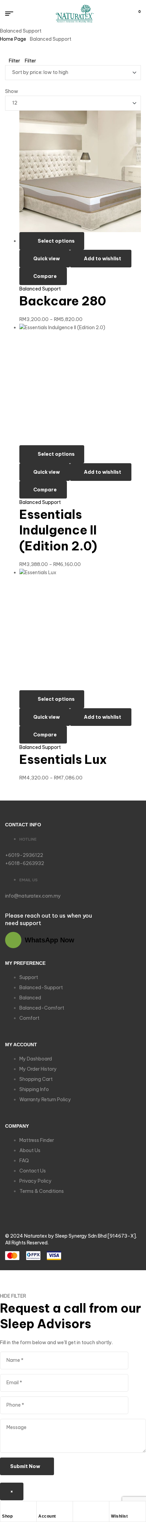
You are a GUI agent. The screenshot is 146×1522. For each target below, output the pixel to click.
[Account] (41, 1508)
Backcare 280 (62, 301)
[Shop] (5, 1508)
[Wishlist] (114, 1508)
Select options (56, 241)
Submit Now (25, 1466)
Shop (7, 1516)
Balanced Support (40, 289)
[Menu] (11, 14)
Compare (45, 276)
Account (47, 1516)
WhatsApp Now (49, 940)
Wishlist (119, 1516)
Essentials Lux (63, 759)
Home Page (13, 39)
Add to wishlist (102, 259)
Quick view (46, 259)
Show (11, 91)
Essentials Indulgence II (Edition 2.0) (58, 530)
